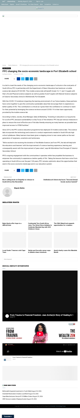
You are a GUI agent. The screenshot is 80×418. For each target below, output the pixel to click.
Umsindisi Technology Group (57, 406)
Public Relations (6, 68)
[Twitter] (65, 4)
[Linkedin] (69, 4)
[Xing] (78, 4)
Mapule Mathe (8, 74)
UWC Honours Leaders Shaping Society (14, 399)
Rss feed (12, 385)
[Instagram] (67, 4)
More (41, 4)
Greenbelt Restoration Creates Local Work (15, 394)
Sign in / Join (39, 1)
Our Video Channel (33, 4)
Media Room (4, 4)
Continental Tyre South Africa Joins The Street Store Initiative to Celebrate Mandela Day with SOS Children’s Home (40, 226)
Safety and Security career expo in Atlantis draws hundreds (39, 251)
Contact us (56, 4)
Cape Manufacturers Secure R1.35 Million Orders (17, 396)
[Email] (73, 4)
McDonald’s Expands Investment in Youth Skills (16, 391)
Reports (12, 4)
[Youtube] (71, 4)
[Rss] (75, 4)
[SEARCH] (76, 259)
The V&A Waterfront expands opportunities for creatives (64, 224)
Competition (47, 4)
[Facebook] (63, 4)
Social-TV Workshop (21, 4)
